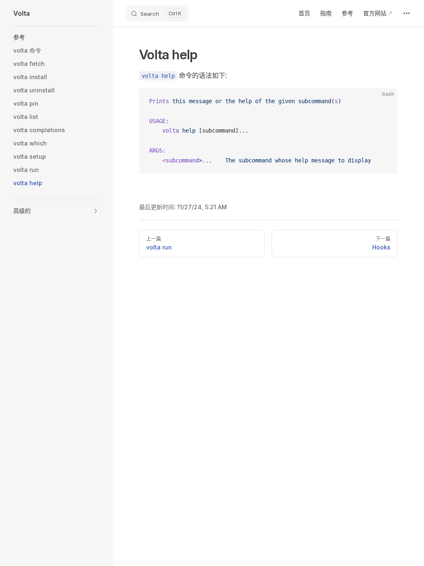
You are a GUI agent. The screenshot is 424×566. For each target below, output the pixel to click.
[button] (56, 37)
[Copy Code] (384, 101)
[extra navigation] (407, 13)
